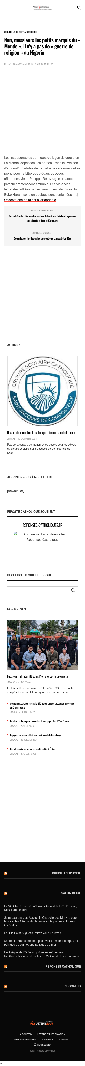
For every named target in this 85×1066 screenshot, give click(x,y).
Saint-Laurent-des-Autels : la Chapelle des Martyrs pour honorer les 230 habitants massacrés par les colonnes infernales (40, 921)
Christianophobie (66, 873)
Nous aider (43, 1044)
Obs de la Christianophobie (20, 32)
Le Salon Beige (69, 893)
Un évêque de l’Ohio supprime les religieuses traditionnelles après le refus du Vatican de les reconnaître (42, 954)
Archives (26, 1034)
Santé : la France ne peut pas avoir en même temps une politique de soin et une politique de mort (41, 942)
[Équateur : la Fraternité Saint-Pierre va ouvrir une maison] (42, 645)
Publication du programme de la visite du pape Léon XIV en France (39, 721)
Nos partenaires (25, 1039)
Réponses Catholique (63, 966)
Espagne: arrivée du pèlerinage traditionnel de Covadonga (35, 735)
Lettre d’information (51, 1034)
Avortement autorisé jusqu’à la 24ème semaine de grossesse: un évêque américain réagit (42, 705)
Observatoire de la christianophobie (30, 199)
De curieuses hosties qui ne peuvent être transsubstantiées (42, 238)
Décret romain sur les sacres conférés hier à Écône (32, 749)
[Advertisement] (42, 111)
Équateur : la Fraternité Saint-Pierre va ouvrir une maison (38, 676)
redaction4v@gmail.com (18, 64)
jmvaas (11, 438)
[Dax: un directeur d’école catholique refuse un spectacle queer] (42, 391)
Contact (65, 1039)
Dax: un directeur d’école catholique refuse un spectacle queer (41, 432)
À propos (48, 1039)
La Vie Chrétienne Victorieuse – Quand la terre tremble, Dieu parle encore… (40, 908)
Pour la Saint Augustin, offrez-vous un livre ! (32, 933)
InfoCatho (72, 986)
